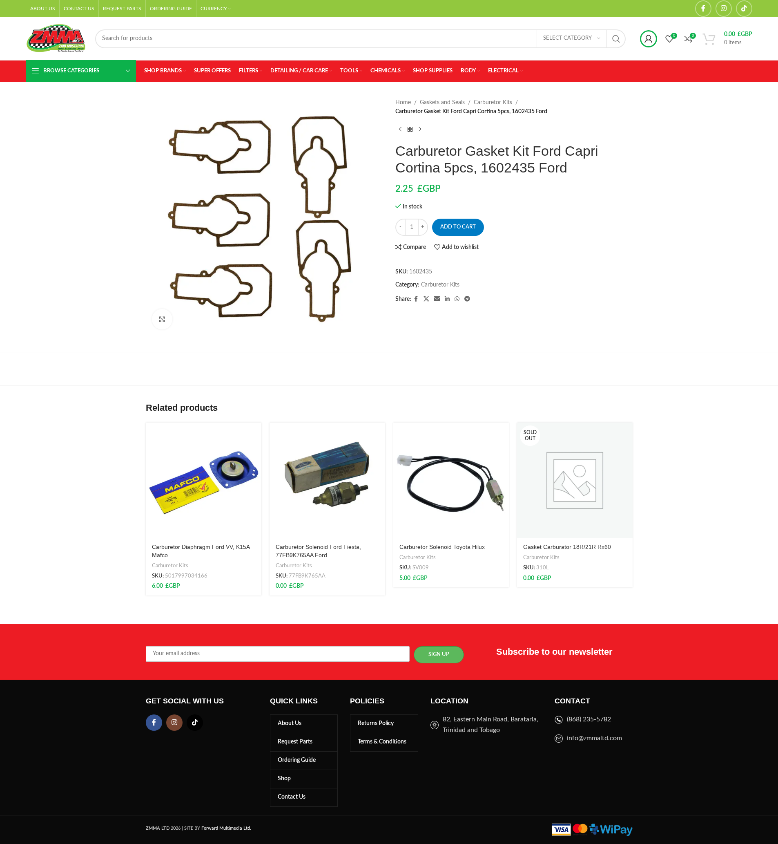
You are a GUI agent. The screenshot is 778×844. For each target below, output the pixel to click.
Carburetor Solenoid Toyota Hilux (442, 547)
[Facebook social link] (703, 8)
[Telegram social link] (467, 299)
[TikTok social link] (744, 8)
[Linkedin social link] (447, 299)
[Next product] (420, 129)
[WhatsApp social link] (457, 299)
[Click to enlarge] (162, 319)
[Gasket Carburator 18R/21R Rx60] (575, 480)
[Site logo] (56, 38)
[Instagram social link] (724, 8)
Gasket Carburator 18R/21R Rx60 (567, 547)
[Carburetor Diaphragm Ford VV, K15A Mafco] (203, 480)
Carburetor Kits (493, 102)
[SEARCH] (616, 38)
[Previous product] (400, 129)
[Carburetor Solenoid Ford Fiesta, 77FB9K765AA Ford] (327, 480)
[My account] (648, 39)
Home (403, 102)
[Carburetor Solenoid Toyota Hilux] (451, 480)
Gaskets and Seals (442, 102)
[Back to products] (410, 129)
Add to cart (458, 227)
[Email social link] (437, 299)
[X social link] (426, 299)
